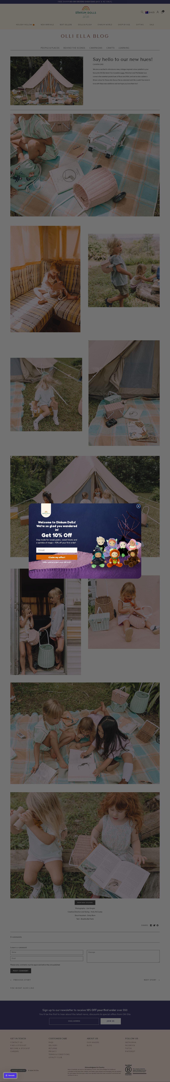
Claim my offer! (56, 557)
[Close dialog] (138, 506)
